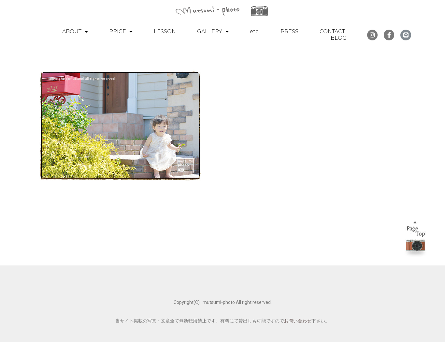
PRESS (289, 31)
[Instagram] (372, 35)
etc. (254, 31)
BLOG (339, 38)
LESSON (165, 31)
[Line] (405, 35)
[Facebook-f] (389, 35)
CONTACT (332, 31)
